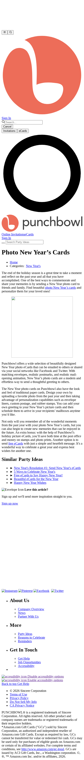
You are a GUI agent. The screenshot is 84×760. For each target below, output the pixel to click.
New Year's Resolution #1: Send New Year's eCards (47, 468)
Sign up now (10, 503)
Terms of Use (18, 694)
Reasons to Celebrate (31, 637)
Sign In (6, 118)
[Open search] (10, 32)
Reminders (25, 641)
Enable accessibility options (45, 680)
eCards (29, 234)
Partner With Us (28, 616)
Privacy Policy (19, 698)
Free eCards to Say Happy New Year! (38, 475)
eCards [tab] (23, 130)
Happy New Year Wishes (30, 482)
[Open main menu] (5, 32)
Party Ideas (25, 634)
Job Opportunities (29, 662)
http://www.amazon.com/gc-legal (42, 749)
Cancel (7, 126)
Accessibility (26, 666)
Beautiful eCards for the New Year (36, 479)
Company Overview (31, 609)
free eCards (15, 443)
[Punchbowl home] (42, 114)
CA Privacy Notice (22, 705)
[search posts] (3, 243)
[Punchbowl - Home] (42, 230)
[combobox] (24, 122)
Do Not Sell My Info (23, 701)
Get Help (24, 658)
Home (14, 262)
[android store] (43, 583)
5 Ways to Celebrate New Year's (34, 471)
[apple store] (15, 583)
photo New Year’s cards (60, 287)
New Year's (33, 266)
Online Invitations (13, 234)
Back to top (9, 684)
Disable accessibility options (45, 676)
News (21, 613)
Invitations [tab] (9, 130)
